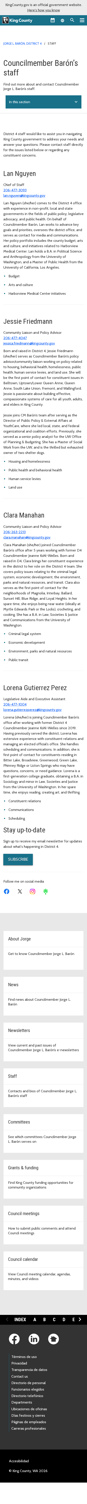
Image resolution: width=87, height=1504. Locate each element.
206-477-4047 (15, 338)
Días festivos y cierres (28, 1415)
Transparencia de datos (29, 1370)
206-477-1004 (15, 704)
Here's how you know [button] (43, 10)
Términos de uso (24, 1357)
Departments (21, 1402)
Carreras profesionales (28, 1428)
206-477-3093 (15, 190)
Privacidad (19, 1363)
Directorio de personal (28, 1383)
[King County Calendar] (53, 20)
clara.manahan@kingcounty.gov (26, 537)
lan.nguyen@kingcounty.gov (24, 195)
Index (20, 1319)
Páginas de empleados (28, 1422)
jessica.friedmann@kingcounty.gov (29, 343)
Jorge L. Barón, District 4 (22, 43)
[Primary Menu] (82, 20)
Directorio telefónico (27, 1396)
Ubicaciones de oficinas (29, 1409)
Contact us (19, 1376)
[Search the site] (72, 20)
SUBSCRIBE (18, 859)
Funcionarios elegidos (27, 1389)
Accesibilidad (19, 1461)
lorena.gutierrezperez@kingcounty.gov (32, 710)
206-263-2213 (14, 532)
